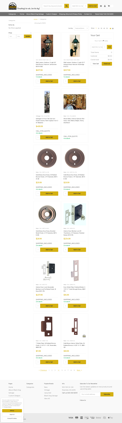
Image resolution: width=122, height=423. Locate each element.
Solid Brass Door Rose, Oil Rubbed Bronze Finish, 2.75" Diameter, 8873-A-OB (47, 177)
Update (28, 36)
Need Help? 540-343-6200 (104, 14)
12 (96, 28)
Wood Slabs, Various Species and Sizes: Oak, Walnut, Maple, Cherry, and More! (74, 120)
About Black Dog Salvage (35, 14)
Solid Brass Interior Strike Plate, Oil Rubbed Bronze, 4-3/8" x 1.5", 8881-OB (74, 345)
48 (104, 28)
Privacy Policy (7, 407)
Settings (12, 410)
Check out (107, 64)
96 (107, 28)
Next (79, 370)
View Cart (96, 64)
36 (101, 28)
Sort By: (70, 28)
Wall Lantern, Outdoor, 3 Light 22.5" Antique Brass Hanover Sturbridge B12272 (74, 64)
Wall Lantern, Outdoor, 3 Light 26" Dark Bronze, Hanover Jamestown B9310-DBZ (46, 64)
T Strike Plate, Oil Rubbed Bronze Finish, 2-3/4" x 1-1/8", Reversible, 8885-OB (46, 345)
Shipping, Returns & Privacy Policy (70, 14)
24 (98, 28)
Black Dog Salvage (51, 396)
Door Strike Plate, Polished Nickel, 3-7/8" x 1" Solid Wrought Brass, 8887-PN (75, 289)
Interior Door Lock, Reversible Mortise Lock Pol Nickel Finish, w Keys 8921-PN (46, 289)
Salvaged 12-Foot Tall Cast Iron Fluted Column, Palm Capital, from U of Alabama (47, 120)
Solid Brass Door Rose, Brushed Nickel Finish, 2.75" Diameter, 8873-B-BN (46, 233)
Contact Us (88, 14)
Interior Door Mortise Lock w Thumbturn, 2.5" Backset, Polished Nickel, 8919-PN (74, 233)
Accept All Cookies (12, 418)
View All (47, 398)
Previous (43, 370)
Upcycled (47, 393)
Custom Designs (51, 14)
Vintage (47, 390)
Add (109, 47)
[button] (20, 33)
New (46, 387)
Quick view (47, 46)
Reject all (12, 414)
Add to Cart (93, 6)
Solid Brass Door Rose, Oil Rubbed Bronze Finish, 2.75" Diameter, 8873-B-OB (74, 177)
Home (22, 14)
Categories (12, 14)
